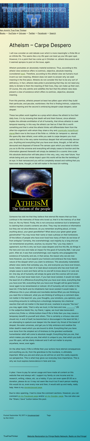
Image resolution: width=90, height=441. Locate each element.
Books (2, 33)
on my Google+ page (54, 396)
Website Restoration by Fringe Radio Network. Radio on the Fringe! (56, 436)
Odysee (22, 33)
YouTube (12, 33)
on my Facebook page (28, 396)
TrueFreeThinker (11, 436)
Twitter (32, 33)
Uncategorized (33, 415)
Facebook (42, 33)
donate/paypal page (33, 387)
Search (53, 33)
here (22, 74)
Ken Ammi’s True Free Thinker (13, 30)
